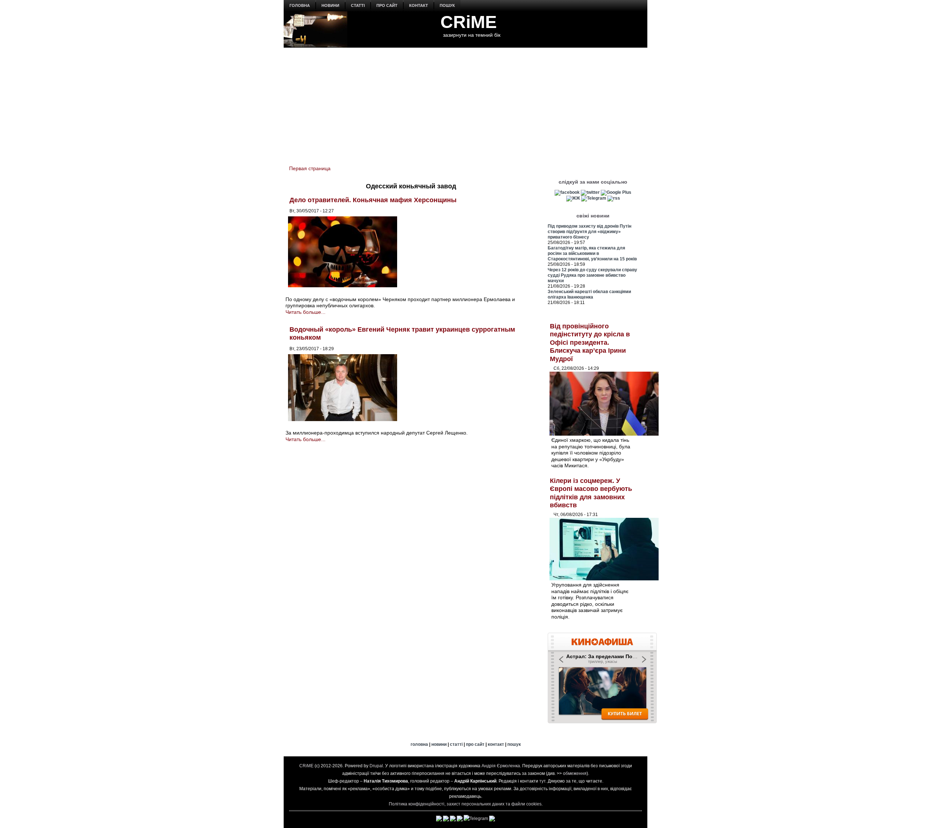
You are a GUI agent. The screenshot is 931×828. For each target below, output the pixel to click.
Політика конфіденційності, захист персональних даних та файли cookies (465, 804)
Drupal (376, 765)
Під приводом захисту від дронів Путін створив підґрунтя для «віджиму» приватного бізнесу (589, 232)
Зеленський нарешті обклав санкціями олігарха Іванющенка (589, 294)
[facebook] (567, 192)
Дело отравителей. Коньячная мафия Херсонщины (372, 200)
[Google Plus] (616, 192)
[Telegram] (593, 198)
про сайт (386, 5)
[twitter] (590, 192)
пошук (447, 5)
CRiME (468, 22)
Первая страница (310, 168)
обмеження (575, 773)
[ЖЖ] (573, 198)
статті (358, 5)
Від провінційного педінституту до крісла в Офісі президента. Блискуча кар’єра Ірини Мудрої (590, 343)
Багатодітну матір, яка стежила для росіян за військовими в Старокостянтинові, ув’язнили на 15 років (592, 253)
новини (330, 5)
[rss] (613, 198)
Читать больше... (305, 312)
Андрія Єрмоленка (501, 765)
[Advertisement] (465, 102)
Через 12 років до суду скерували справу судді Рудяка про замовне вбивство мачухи (592, 275)
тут (542, 781)
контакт (418, 5)
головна (299, 5)
